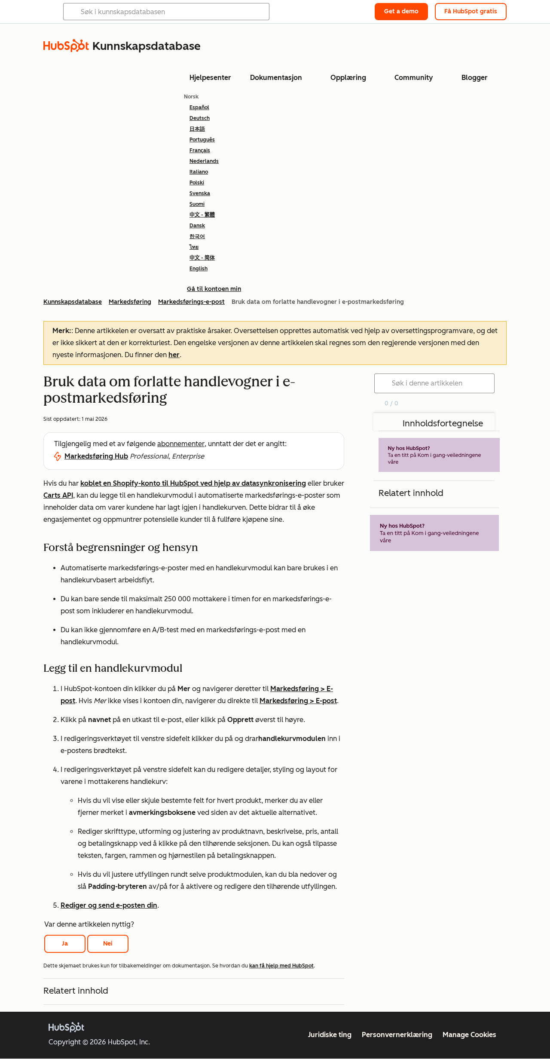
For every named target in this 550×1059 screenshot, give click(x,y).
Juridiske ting (329, 1035)
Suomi (197, 204)
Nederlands (204, 161)
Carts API (58, 495)
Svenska (199, 193)
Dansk (197, 226)
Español (199, 107)
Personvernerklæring (397, 1035)
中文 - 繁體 (202, 215)
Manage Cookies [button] (469, 1035)
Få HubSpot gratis (470, 11)
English (198, 269)
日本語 (197, 129)
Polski (196, 183)
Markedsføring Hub (96, 456)
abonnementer (181, 444)
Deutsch (199, 118)
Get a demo (401, 11)
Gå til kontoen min (214, 289)
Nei (108, 943)
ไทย (194, 247)
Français (199, 150)
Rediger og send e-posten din (109, 905)
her (174, 355)
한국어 (197, 236)
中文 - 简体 (202, 258)
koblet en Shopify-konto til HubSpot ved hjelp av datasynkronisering (193, 483)
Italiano (198, 172)
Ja (65, 943)
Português (202, 140)
